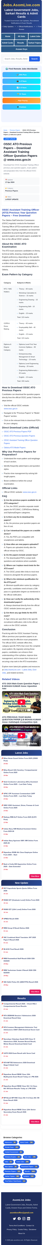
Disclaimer (32, 1229)
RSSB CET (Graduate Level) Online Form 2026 (21, 900)
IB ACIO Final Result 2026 (14, 949)
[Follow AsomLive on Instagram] (23, 1218)
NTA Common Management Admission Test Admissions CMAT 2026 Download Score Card (21, 1028)
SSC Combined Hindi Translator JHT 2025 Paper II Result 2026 (20, 938)
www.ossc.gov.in (10, 409)
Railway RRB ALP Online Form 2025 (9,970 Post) (20, 818)
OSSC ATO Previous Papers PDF (17, 432)
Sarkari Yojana (34, 43)
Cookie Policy (23, 1229)
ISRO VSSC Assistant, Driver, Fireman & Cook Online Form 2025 (21, 806)
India (8, 1162)
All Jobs (21, 36)
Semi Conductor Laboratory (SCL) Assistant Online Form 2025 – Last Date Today (21, 783)
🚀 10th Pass (22, 75)
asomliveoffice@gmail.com (21, 1213)
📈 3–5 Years (21, 88)
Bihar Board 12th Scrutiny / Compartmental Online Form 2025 (20, 771)
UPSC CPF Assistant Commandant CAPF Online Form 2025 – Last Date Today (19, 795)
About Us (21, 1233)
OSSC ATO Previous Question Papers (19, 436)
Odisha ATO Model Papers (15, 448)
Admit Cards (7, 43)
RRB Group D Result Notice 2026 (16, 928)
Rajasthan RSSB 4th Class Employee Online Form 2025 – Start (21, 853)
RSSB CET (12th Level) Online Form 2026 (20, 909)
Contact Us (30, 1225)
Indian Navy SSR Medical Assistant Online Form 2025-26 (20, 830)
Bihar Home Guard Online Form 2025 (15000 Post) (21, 759)
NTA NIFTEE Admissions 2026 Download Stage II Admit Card (19, 1064)
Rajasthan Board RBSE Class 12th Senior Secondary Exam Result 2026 (20, 1111)
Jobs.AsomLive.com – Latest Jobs (18, 670)
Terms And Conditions (17, 1225)
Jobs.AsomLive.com (21, 5)
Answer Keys (21, 49)
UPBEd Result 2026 (11, 919)
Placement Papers (29, 1166)
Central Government (13, 1152)
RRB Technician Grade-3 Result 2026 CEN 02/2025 (20, 971)
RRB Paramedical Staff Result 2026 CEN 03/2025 (19, 960)
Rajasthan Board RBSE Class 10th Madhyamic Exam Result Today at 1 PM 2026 (21, 1075)
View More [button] (35, 876)
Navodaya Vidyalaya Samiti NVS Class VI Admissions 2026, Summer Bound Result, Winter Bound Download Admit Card (20, 1041)
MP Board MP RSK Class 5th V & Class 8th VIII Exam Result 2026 (21, 1099)
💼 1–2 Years (21, 81)
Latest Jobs (35, 36)
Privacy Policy (12, 1229)
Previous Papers (15, 130)
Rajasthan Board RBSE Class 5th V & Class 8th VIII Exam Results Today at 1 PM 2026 (20, 1087)
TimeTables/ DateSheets (15, 1181)
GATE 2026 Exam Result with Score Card (19, 1053)
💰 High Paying (22, 100)
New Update (10, 1166)
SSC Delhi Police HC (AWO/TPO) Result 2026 (21, 982)
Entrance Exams (12, 1157)
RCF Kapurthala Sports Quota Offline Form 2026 (20, 889)
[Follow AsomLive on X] (14, 1218)
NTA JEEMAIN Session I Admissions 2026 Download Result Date (20, 1017)
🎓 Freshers (21, 107)
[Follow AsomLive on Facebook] (19, 1218)
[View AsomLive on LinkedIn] (28, 1218)
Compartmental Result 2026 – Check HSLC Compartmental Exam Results (20, 1005)
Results (20, 43)
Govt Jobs (29, 1157)
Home (7, 36)
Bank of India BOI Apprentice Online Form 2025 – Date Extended (20, 865)
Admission (10, 1142)
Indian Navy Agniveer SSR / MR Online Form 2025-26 (21, 842)
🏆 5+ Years (21, 94)
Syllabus (28, 1176)
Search (34, 59)
